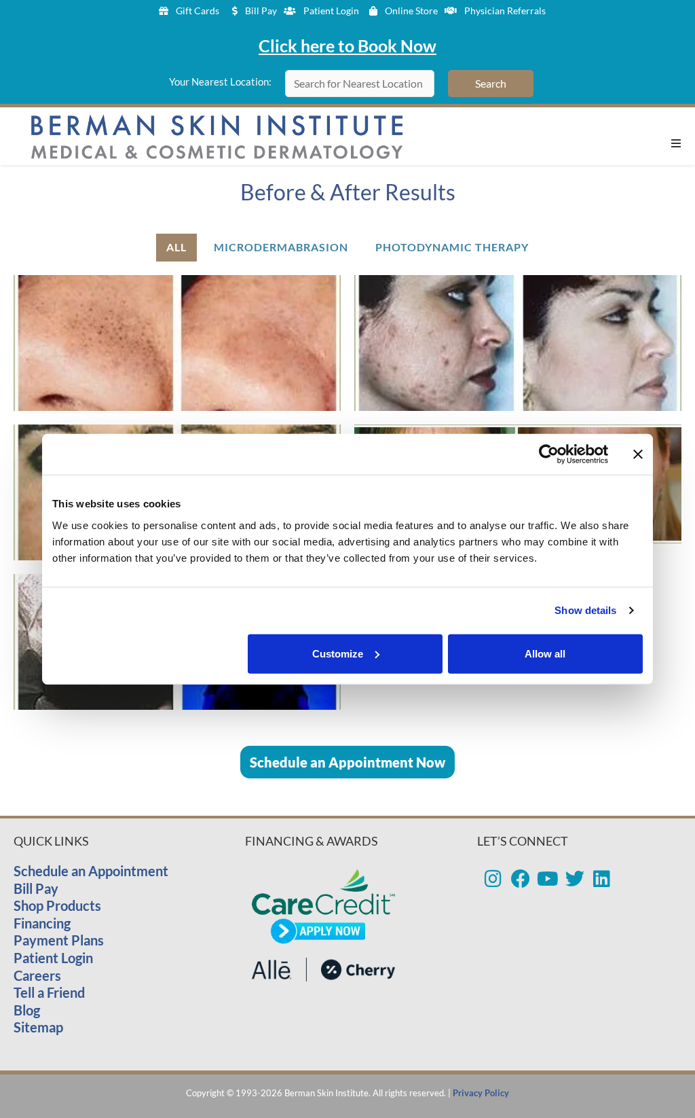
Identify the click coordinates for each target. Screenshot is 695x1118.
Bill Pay (36, 888)
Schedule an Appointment (91, 871)
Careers (37, 975)
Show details (585, 610)
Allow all (545, 653)
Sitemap (38, 1027)
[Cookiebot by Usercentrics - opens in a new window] (548, 454)
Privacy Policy (481, 1092)
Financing (42, 923)
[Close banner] (638, 454)
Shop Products (57, 905)
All (176, 246)
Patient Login (53, 958)
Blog (27, 1010)
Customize (337, 653)
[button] (676, 143)
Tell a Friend (49, 992)
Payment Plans (59, 940)
